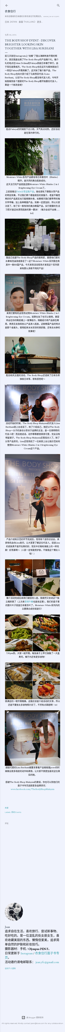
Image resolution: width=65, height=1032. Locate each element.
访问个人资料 (10, 968)
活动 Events (16, 812)
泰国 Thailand (27, 21)
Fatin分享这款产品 (25, 191)
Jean (7, 927)
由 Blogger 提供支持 (34, 1017)
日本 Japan (11, 21)
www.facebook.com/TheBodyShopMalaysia (32, 789)
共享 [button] (6, 808)
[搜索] (58, 5)
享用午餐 (29, 601)
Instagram (27, 953)
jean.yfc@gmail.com (47, 962)
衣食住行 (10, 11)
